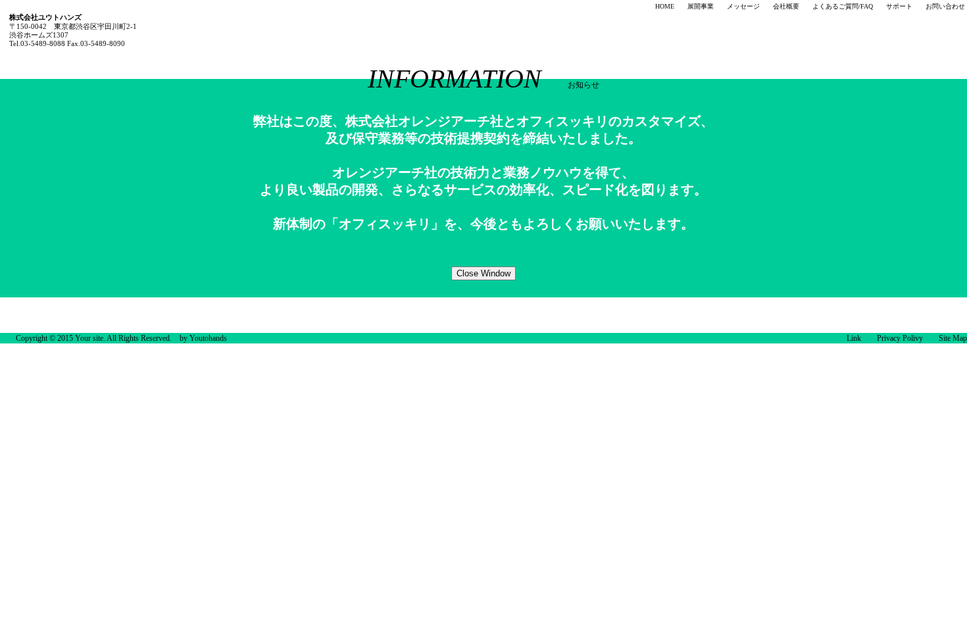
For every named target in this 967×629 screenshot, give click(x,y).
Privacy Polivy (900, 338)
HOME (664, 6)
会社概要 (786, 6)
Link (854, 338)
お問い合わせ (945, 6)
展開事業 (700, 6)
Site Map (953, 338)
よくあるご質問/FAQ (842, 6)
